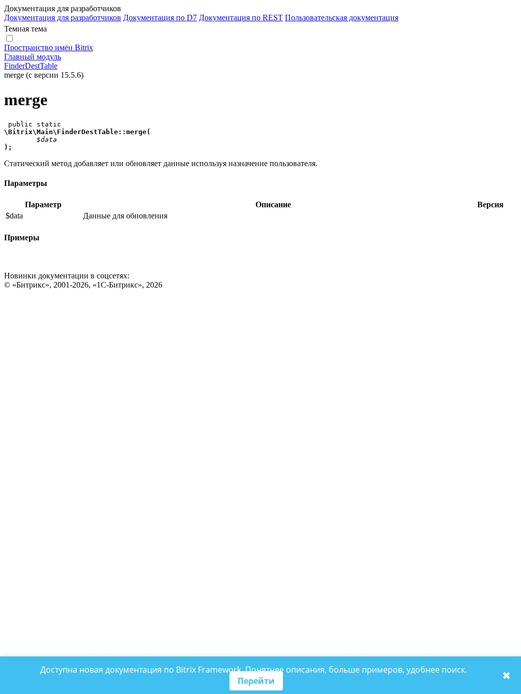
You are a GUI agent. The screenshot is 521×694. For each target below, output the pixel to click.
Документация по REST (241, 17)
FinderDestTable (30, 65)
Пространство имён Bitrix (48, 47)
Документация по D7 (160, 17)
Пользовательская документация (341, 17)
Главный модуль (32, 56)
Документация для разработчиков (62, 17)
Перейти (256, 680)
